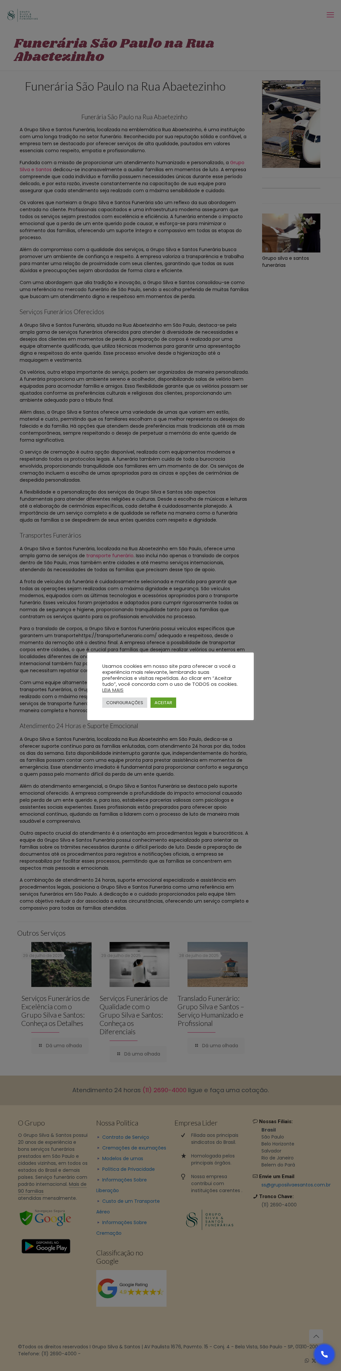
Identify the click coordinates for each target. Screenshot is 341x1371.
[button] (324, 1354)
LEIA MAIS (113, 690)
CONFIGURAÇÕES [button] (124, 702)
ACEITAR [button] (163, 702)
